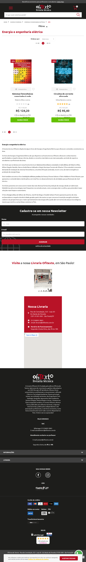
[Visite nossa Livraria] (43, 382)
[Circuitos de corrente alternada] (63, 71)
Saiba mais (22, 120)
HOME (5, 22)
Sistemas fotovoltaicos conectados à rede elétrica (22, 96)
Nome (4, 219)
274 (49, 22)
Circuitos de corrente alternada (63, 94)
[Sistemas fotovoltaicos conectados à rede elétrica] (22, 71)
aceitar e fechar (68, 558)
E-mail (4, 229)
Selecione (45, 39)
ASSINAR (43, 242)
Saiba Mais (60, 2)
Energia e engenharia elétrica (35, 22)
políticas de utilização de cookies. (38, 559)
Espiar (20, 89)
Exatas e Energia (15, 22)
